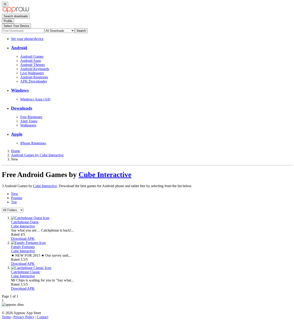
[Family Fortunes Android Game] (28, 243)
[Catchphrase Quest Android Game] (30, 218)
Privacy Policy (23, 317)
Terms (6, 317)
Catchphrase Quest (24, 222)
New (14, 194)
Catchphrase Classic (25, 272)
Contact (42, 317)
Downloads (21, 108)
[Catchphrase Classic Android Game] (31, 268)
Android (19, 47)
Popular (16, 198)
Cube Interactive (105, 174)
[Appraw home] (16, 12)
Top (14, 202)
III (5, 4)
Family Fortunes (23, 247)
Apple (16, 134)
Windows (20, 90)
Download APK (23, 239)
